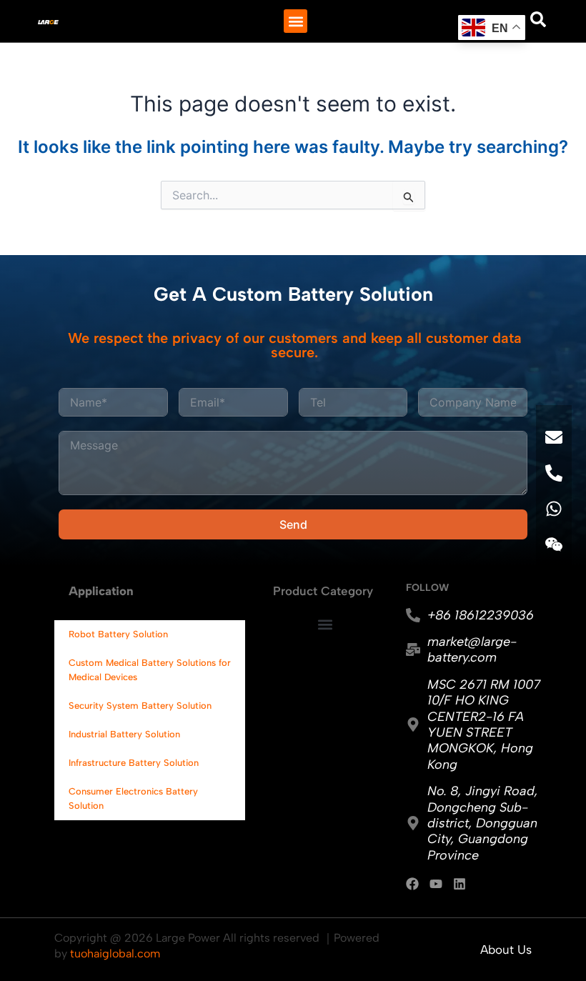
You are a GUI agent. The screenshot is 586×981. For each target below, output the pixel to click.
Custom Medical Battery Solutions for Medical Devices (150, 669)
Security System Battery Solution (140, 705)
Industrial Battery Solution (124, 734)
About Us (506, 949)
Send (293, 524)
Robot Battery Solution (118, 634)
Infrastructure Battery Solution (134, 762)
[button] (295, 21)
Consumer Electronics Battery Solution (133, 798)
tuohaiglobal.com (115, 953)
